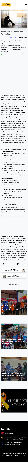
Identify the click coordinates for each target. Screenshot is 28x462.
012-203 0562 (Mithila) (7, 438)
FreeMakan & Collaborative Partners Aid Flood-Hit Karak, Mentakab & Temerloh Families (12, 308)
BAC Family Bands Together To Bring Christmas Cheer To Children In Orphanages (14, 341)
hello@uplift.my (9, 433)
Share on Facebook (9, 264)
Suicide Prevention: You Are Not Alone (13, 406)
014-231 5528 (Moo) (15, 438)
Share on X (22, 264)
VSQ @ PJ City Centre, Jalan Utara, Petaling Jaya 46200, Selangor (13, 443)
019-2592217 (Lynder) (23, 438)
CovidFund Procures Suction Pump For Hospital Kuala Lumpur (13, 374)
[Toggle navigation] (25, 4)
